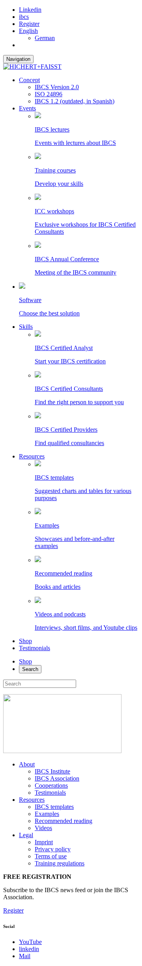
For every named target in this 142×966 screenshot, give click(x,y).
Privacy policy (53, 849)
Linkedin (30, 9)
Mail (24, 956)
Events (27, 108)
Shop (25, 641)
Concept (29, 80)
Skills (26, 326)
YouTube (30, 942)
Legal (26, 835)
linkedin (29, 949)
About (27, 764)
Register (29, 23)
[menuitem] (28, 30)
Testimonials (34, 648)
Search (30, 669)
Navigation (18, 59)
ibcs (24, 16)
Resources (32, 456)
